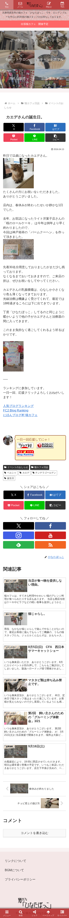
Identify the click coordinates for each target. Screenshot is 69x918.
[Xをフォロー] (18, 526)
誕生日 (10, 478)
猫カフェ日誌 (41, 467)
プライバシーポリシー (20, 879)
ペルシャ (11, 472)
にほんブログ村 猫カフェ (20, 415)
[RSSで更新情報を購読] (50, 545)
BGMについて (14, 870)
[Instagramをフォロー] (18, 535)
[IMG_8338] (13, 370)
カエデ (25, 472)
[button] (55, 137)
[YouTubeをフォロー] (50, 535)
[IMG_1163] (18, 187)
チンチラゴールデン (45, 472)
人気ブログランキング (18, 406)
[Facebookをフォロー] (50, 526)
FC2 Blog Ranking (15, 410)
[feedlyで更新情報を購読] (18, 545)
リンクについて (15, 860)
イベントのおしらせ (17, 467)
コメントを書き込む (34, 833)
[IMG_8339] (18, 258)
